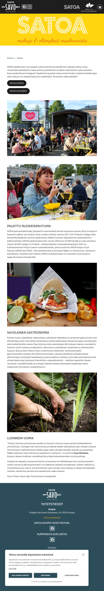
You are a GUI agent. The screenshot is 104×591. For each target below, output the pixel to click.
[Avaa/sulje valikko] (100, 7)
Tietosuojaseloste (52, 517)
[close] (83, 554)
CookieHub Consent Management (51, 582)
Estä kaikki (45, 575)
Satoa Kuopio (17, 83)
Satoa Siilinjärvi (18, 91)
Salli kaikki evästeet (20, 575)
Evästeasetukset (72, 575)
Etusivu (10, 58)
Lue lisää (12, 568)
